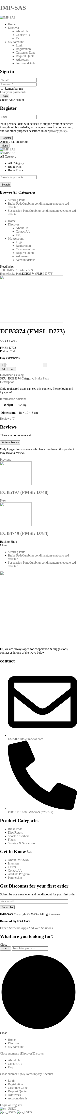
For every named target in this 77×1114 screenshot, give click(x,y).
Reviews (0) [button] (7, 418)
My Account (45, 1074)
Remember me (14, 88)
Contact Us (23, 34)
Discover (38, 1053)
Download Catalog (12, 375)
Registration (23, 49)
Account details (25, 63)
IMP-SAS (13, 7)
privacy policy (58, 131)
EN (14, 1108)
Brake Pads (15, 273)
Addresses (22, 59)
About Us (22, 31)
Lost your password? (13, 92)
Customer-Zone (25, 52)
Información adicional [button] (13, 399)
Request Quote (25, 56)
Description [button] (7, 382)
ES (30, 1112)
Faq (18, 38)
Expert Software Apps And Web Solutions (26, 928)
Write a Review (10, 442)
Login (19, 45)
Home (4, 273)
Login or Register (11, 1105)
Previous (5, 459)
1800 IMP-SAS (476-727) (16, 270)
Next (3, 500)
